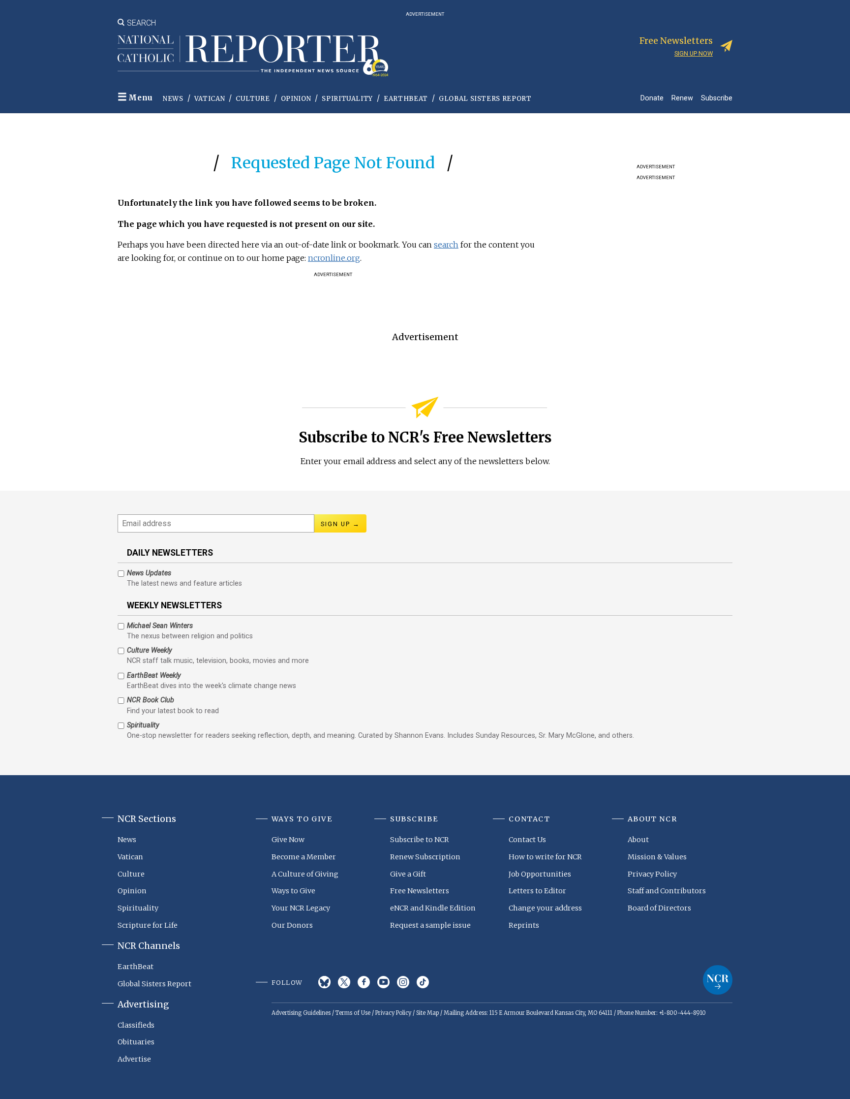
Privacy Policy (652, 874)
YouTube (383, 982)
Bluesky (324, 982)
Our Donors (292, 925)
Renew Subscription (425, 856)
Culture (253, 98)
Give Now (288, 839)
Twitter (344, 982)
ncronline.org (334, 258)
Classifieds (136, 1025)
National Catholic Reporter (717, 980)
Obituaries (136, 1041)
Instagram (403, 982)
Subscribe (716, 98)
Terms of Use (352, 1012)
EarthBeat (406, 98)
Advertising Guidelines (301, 1012)
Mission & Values (657, 856)
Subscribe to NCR (419, 839)
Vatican (209, 98)
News (173, 98)
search (446, 245)
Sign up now (693, 53)
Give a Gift (408, 874)
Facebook (364, 982)
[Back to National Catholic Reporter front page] (253, 55)
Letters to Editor (537, 890)
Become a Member (304, 856)
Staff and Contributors (667, 890)
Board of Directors (659, 908)
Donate (652, 98)
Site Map (427, 1012)
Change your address (545, 908)
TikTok (423, 982)
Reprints (524, 925)
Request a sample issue (430, 925)
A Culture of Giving (305, 874)
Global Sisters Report (485, 98)
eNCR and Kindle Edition (433, 908)
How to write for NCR (545, 856)
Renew (682, 98)
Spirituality (347, 98)
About (638, 839)
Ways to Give (293, 890)
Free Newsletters (419, 890)
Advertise (134, 1059)
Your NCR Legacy (301, 908)
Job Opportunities (540, 874)
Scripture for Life (148, 925)
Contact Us (527, 839)
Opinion (296, 98)
